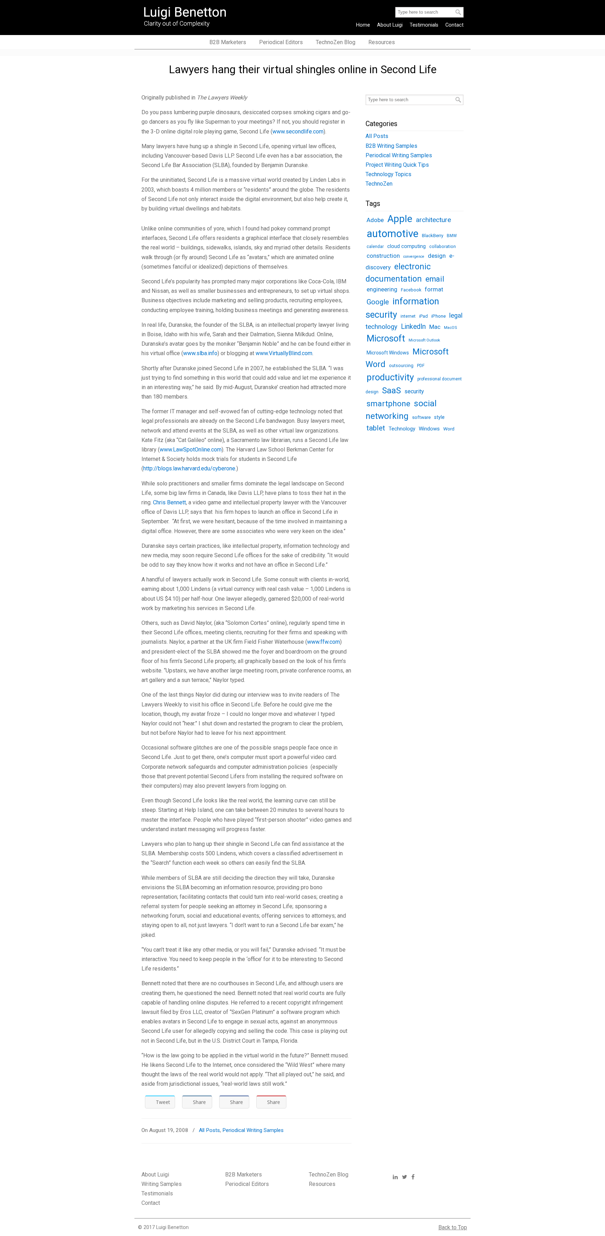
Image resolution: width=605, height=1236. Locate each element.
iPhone (438, 316)
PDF (421, 365)
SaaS (391, 390)
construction (383, 256)
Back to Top (452, 1227)
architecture (433, 220)
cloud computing (406, 246)
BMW (452, 235)
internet (408, 316)
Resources (322, 1184)
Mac (434, 326)
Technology (402, 429)
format (434, 289)
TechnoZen (379, 183)
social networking (401, 409)
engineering (382, 289)
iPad (423, 316)
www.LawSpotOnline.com (191, 449)
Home (363, 25)
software (421, 417)
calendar (375, 246)
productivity (390, 377)
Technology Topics (388, 174)
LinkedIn (413, 327)
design (437, 255)
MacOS (450, 327)
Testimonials (424, 25)
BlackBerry (432, 235)
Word (448, 428)
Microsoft (386, 338)
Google (378, 302)
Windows (429, 429)
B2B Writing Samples (391, 146)
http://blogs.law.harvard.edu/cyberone (189, 468)
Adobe (375, 219)
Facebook (411, 289)
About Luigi (390, 25)
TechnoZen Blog (328, 1174)
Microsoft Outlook (424, 340)
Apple (399, 219)
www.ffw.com (323, 641)
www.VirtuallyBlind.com (284, 353)
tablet (376, 427)
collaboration (442, 246)
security (414, 391)
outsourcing (401, 365)
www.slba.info (200, 353)
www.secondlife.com (298, 131)
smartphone (388, 403)
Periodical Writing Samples (253, 1130)
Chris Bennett (169, 502)
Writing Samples (161, 1184)
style (439, 417)
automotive (392, 234)
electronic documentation (398, 273)
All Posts (209, 1130)
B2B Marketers (243, 1174)
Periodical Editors (247, 1184)
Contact (454, 25)
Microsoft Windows (388, 352)
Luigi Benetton (189, 16)
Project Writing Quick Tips (397, 164)
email (434, 279)
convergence (413, 256)
